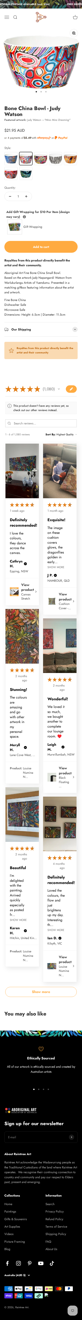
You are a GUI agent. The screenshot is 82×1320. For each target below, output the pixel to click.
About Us (51, 1249)
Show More (55, 567)
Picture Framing (14, 1241)
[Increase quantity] (26, 196)
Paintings (10, 1211)
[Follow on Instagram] (18, 1263)
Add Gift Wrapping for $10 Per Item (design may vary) (38, 214)
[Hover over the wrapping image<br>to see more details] (24, 216)
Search (49, 1204)
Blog (7, 1249)
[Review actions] (33, 504)
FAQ (48, 1241)
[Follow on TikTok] (52, 1263)
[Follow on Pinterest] (30, 1263)
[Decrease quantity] (10, 196)
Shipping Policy (55, 1234)
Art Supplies (12, 1226)
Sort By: (50, 434)
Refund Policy (54, 1219)
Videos (9, 1234)
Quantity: (10, 187)
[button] (58, 389)
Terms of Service (56, 1226)
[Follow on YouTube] (41, 1263)
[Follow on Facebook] (7, 1263)
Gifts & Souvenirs (15, 1219)
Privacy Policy (54, 1211)
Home (8, 1204)
